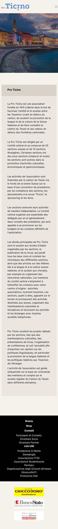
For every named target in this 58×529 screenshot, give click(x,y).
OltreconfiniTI (29, 472)
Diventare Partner (29, 442)
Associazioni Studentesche (29, 461)
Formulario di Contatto (29, 435)
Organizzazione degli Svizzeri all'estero (29, 468)
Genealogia (29, 454)
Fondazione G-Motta (29, 450)
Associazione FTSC (29, 457)
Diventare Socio (29, 438)
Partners (29, 465)
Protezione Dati (29, 475)
